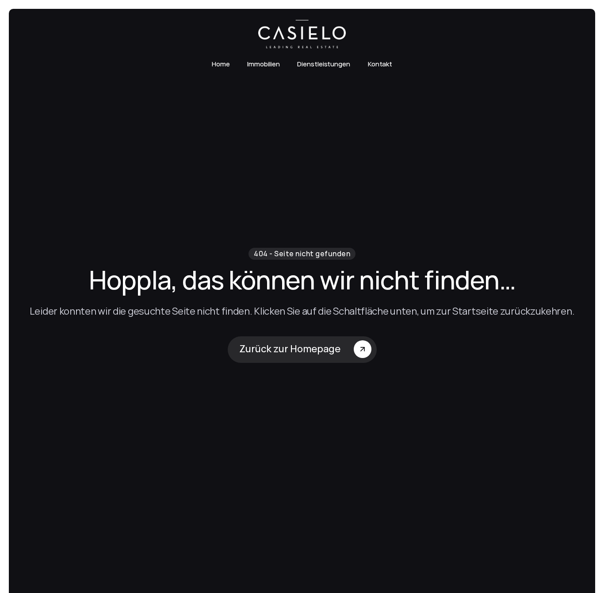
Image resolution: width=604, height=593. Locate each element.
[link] (302, 34)
